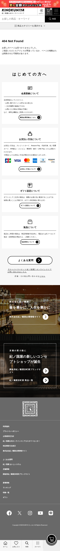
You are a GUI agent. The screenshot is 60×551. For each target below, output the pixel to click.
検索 (54, 19)
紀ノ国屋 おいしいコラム (12, 464)
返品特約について (27, 242)
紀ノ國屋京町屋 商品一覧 (21, 380)
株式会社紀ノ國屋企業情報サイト (25, 317)
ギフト (5, 497)
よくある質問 (26, 260)
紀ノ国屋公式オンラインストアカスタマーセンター (21, 441)
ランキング (7, 487)
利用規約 (6, 426)
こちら (42, 276)
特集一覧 (6, 492)
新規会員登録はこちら (28, 117)
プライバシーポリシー (11, 431)
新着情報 (6, 483)
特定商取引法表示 (9, 446)
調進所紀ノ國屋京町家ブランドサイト (25, 370)
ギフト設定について (28, 205)
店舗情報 (6, 469)
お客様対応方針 (8, 436)
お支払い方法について (28, 169)
